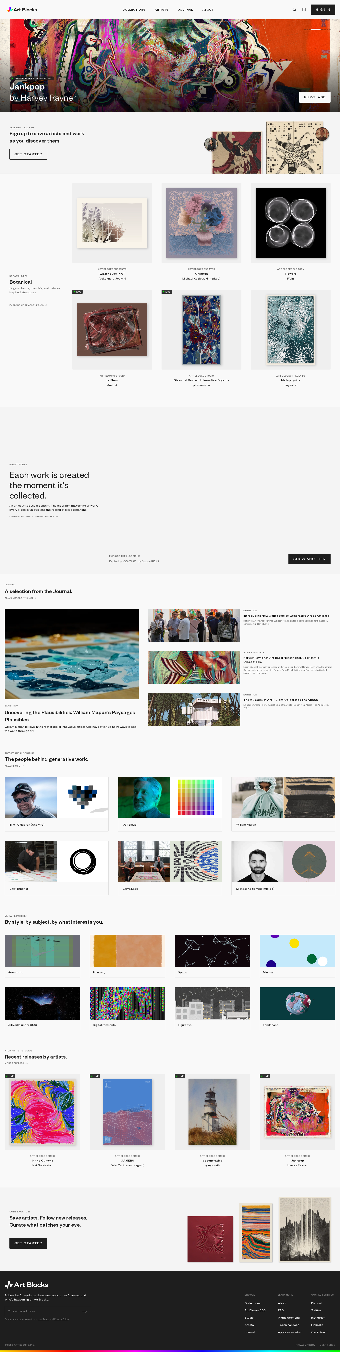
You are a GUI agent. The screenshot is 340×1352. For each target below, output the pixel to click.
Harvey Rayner (297, 1165)
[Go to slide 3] (309, 29)
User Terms (43, 1319)
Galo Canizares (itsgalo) (127, 1165)
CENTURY (130, 561)
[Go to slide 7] (330, 29)
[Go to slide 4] (312, 29)
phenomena (201, 385)
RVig (290, 278)
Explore (316, 97)
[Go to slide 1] (305, 29)
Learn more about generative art (32, 516)
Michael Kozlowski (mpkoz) (201, 278)
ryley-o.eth (212, 1165)
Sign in (323, 9)
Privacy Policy (61, 1319)
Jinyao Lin (291, 385)
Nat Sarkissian (42, 1165)
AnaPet (112, 385)
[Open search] (294, 9)
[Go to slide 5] (320, 29)
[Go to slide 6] (327, 29)
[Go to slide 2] (307, 29)
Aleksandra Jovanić (112, 278)
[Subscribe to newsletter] (84, 1311)
